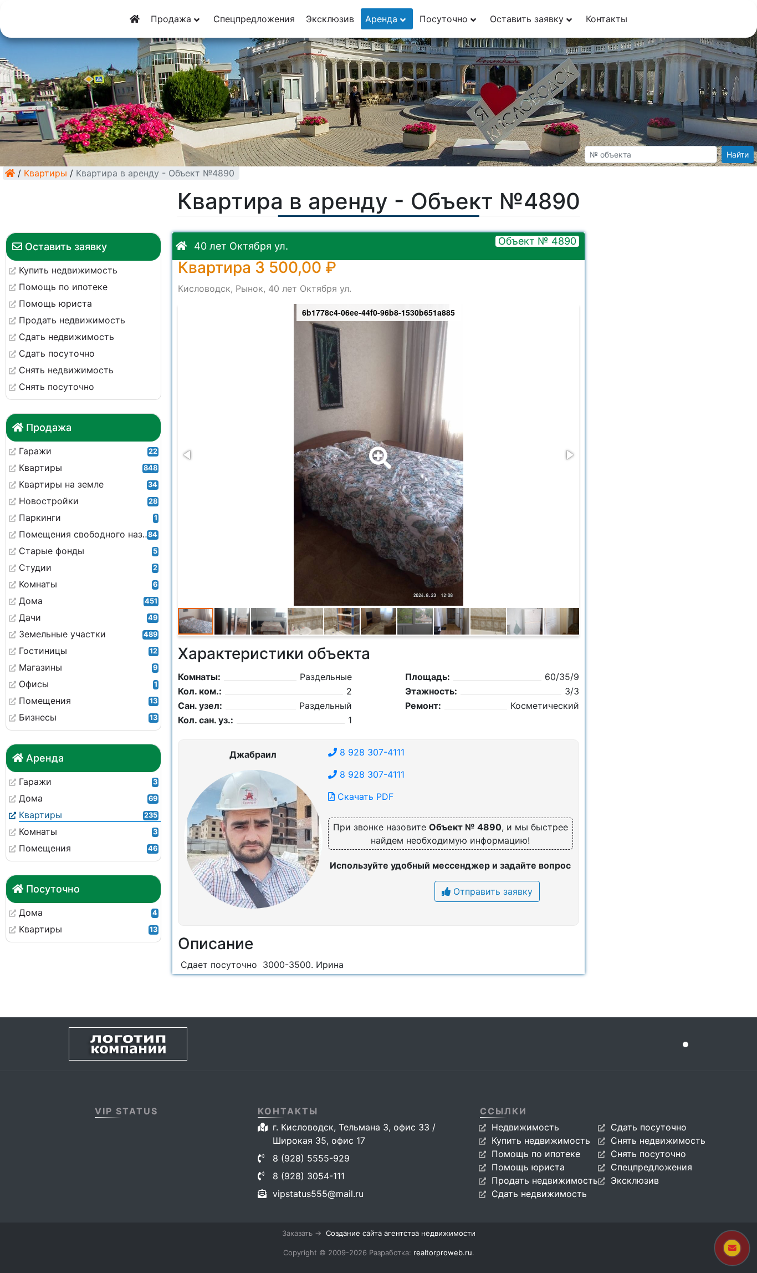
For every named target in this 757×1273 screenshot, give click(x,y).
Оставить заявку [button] (528, 18)
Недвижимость (525, 1127)
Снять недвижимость (658, 1140)
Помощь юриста (528, 1167)
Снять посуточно (648, 1153)
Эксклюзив (330, 18)
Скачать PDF (364, 796)
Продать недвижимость (545, 1180)
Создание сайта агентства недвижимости (400, 1233)
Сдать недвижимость (539, 1193)
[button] (378, 450)
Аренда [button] (382, 18)
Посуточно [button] (445, 18)
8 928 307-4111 (371, 752)
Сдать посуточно (649, 1127)
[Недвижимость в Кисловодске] (10, 173)
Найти (738, 154)
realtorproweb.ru (442, 1252)
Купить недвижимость (541, 1140)
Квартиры (45, 173)
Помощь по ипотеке (536, 1153)
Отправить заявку (492, 891)
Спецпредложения (254, 18)
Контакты (606, 18)
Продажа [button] (172, 18)
